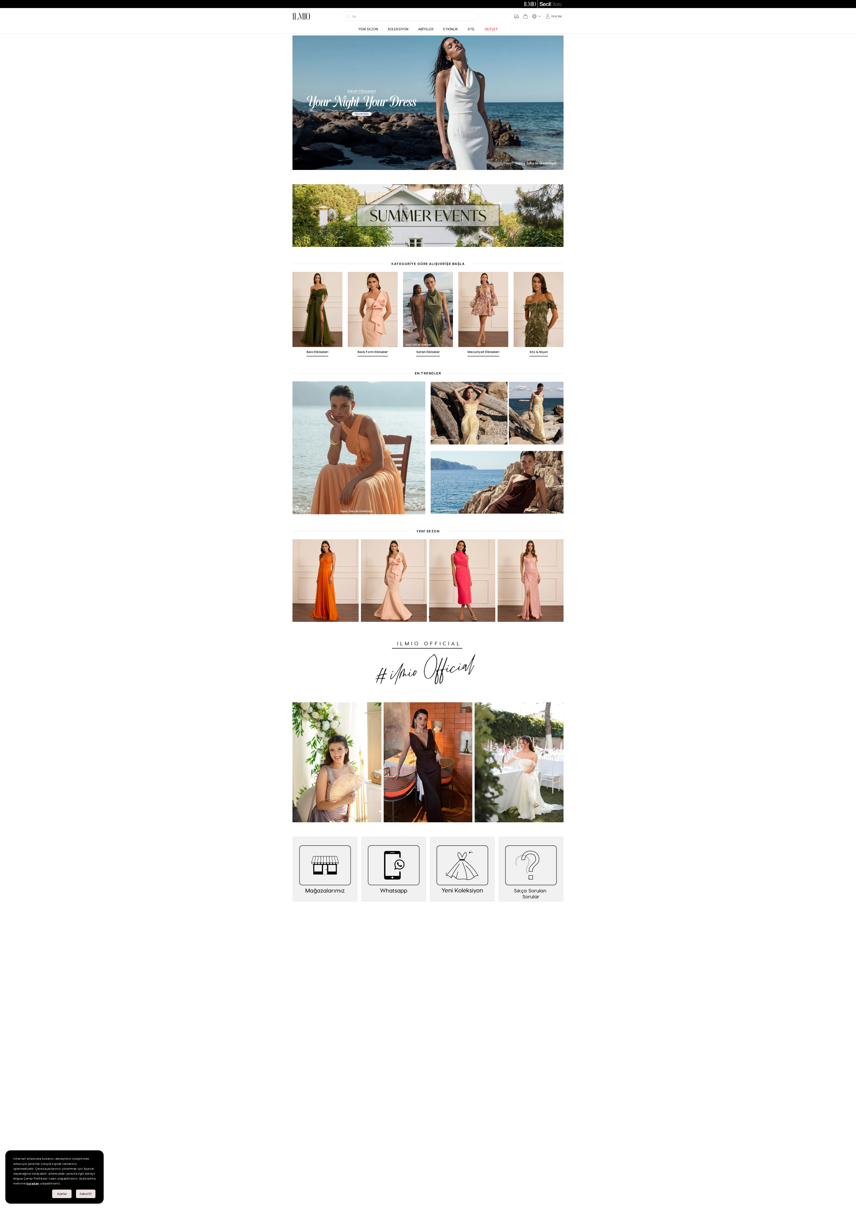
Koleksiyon (398, 29)
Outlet (491, 29)
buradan (33, 1183)
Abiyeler (425, 29)
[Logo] (301, 16)
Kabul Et (86, 1194)
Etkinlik (450, 29)
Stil (471, 29)
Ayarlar (62, 1194)
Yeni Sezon (368, 29)
